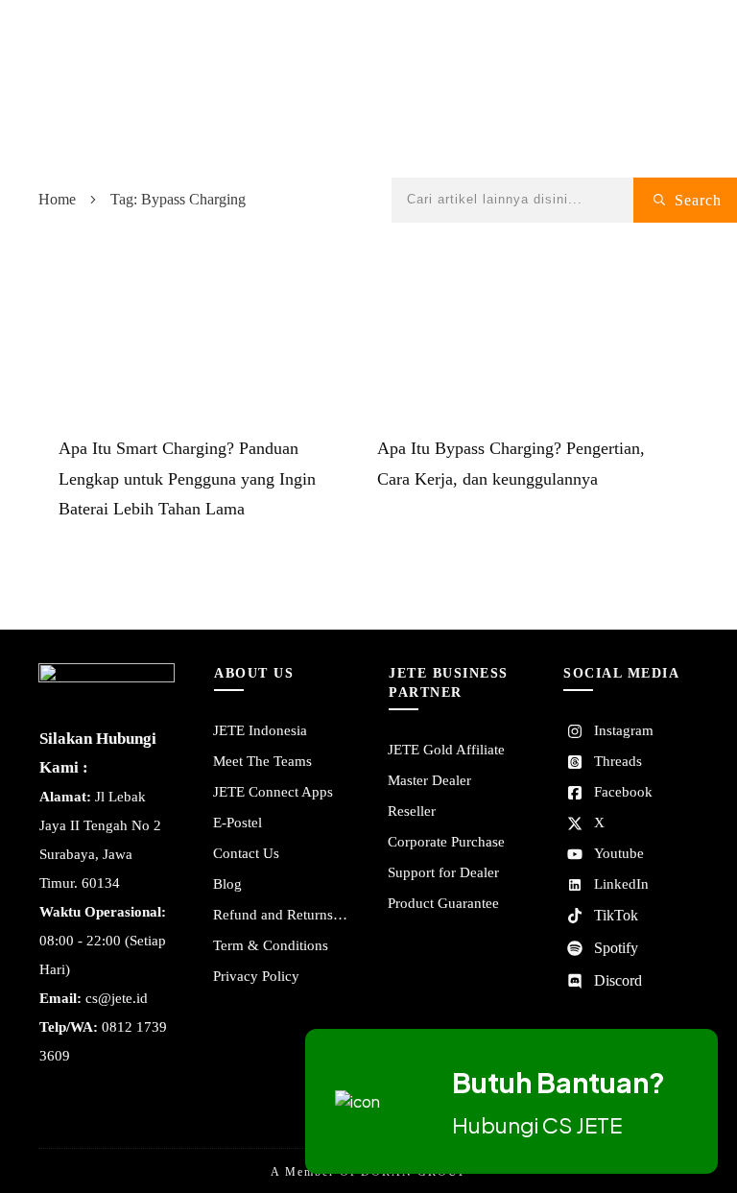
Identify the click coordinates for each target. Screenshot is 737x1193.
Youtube (619, 853)
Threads (618, 761)
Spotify (616, 948)
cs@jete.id (116, 998)
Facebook (623, 791)
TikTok (616, 915)
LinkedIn (621, 884)
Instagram (624, 730)
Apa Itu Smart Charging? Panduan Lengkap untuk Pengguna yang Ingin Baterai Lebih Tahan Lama (187, 479)
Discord (618, 980)
